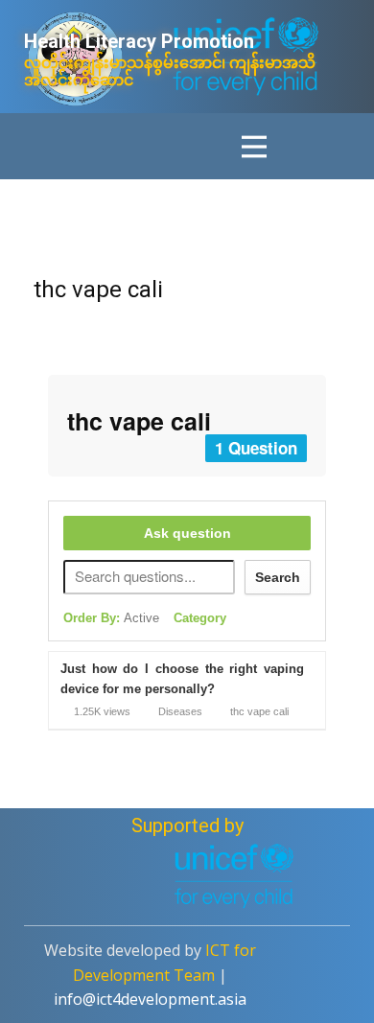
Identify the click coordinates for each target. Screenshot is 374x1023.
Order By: (111, 618)
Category (200, 618)
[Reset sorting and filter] (251, 622)
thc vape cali (98, 289)
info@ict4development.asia (150, 999)
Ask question (187, 533)
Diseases (180, 711)
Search (277, 577)
